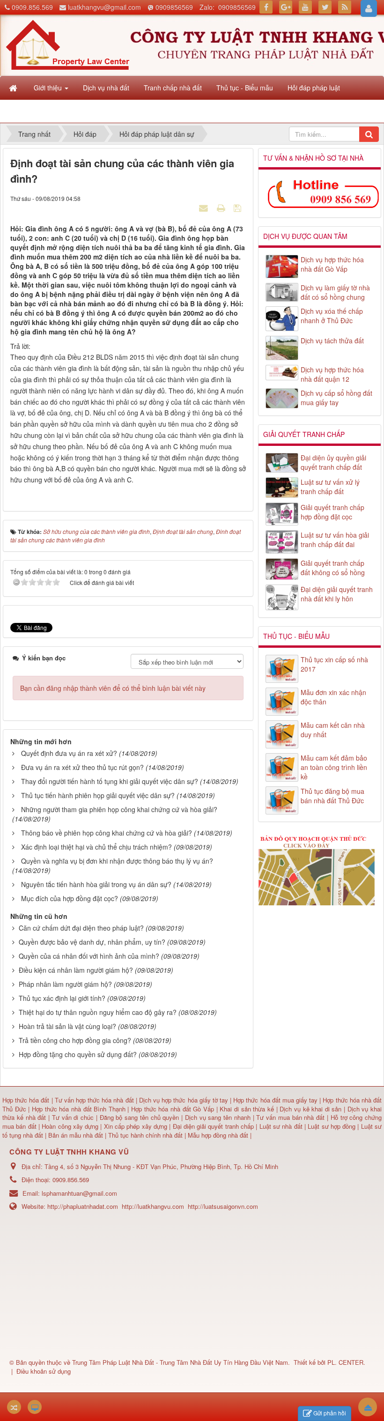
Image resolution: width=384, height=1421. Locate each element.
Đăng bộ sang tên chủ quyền (141, 1117)
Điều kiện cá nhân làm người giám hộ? (76, 970)
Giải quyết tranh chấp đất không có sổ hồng (333, 567)
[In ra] (222, 207)
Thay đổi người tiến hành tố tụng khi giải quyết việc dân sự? (109, 781)
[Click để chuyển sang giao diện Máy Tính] (35, 1407)
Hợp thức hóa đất (25, 1099)
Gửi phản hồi (329, 1413)
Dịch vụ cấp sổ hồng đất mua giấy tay (336, 397)
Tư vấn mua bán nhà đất (291, 1117)
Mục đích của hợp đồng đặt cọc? (69, 898)
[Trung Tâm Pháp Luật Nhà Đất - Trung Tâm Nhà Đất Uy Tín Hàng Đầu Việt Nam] (67, 44)
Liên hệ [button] (46, 111)
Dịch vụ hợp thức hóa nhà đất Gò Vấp (332, 264)
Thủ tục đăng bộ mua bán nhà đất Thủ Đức (332, 795)
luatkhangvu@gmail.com (104, 7)
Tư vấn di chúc (74, 1117)
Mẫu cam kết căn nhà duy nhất (333, 729)
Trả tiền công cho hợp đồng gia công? (75, 1040)
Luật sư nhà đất (279, 1126)
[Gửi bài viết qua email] (204, 207)
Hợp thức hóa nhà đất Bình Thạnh (80, 1108)
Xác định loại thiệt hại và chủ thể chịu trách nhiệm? (96, 846)
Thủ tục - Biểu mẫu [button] (244, 87)
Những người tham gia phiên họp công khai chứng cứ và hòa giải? (119, 809)
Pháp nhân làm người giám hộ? (65, 984)
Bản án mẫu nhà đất (75, 1135)
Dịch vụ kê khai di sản (312, 1108)
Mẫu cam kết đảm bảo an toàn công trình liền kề (334, 767)
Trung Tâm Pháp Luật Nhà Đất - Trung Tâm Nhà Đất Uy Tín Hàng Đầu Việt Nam (180, 1362)
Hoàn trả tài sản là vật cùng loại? (67, 1026)
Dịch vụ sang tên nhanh (219, 1117)
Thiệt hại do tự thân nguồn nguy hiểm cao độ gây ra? (98, 1012)
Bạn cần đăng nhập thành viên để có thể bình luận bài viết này (113, 688)
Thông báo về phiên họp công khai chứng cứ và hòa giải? (106, 832)
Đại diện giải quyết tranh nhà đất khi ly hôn (337, 594)
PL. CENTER (345, 1362)
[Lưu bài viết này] (239, 207)
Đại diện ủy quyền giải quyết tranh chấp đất (333, 462)
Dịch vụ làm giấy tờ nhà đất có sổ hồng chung (335, 292)
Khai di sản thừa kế (247, 1108)
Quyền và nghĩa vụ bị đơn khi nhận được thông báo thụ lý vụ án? (117, 861)
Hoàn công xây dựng (71, 1126)
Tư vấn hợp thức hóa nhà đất (94, 1099)
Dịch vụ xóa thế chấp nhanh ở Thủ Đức (332, 315)
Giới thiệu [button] (49, 87)
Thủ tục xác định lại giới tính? (62, 998)
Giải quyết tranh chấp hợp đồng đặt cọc (332, 512)
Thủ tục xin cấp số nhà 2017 (334, 664)
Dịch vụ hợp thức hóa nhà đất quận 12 (332, 374)
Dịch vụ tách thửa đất (332, 340)
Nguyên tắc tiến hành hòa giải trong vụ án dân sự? (96, 884)
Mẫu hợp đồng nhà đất (218, 1135)
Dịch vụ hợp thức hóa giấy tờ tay (182, 1099)
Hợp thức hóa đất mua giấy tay (275, 1099)
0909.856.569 (32, 7)
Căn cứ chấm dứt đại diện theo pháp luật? (81, 928)
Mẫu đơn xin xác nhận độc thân (333, 697)
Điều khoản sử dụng (43, 1371)
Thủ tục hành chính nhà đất (146, 1135)
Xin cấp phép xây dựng (135, 1126)
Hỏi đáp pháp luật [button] (314, 87)
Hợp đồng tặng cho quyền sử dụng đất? (78, 1054)
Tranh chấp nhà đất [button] (173, 87)
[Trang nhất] (14, 87)
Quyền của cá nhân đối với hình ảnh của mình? (89, 956)
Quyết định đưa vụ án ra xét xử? (69, 753)
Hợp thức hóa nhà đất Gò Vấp (172, 1108)
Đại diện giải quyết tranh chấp (214, 1126)
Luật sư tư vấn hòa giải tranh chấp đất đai (335, 539)
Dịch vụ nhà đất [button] (106, 87)
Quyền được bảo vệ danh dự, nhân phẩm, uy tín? (92, 942)
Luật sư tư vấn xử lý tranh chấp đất (330, 486)
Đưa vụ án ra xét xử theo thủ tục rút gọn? (82, 767)
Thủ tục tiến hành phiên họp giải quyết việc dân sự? (98, 795)
